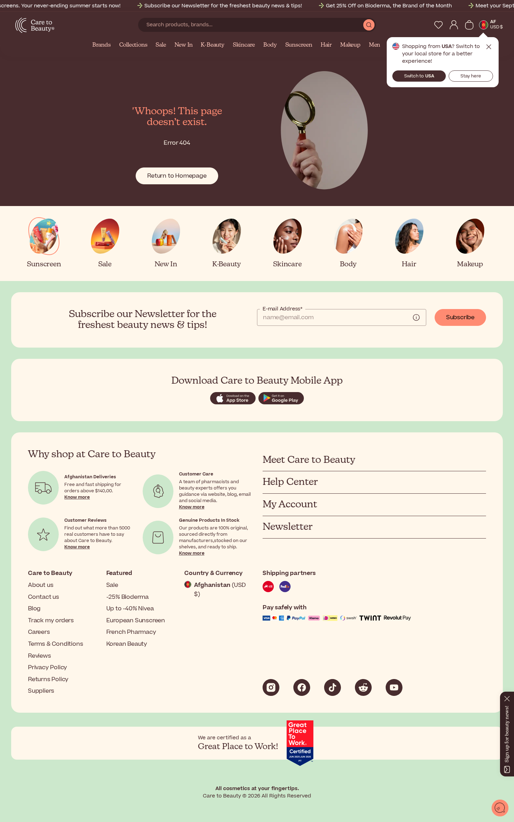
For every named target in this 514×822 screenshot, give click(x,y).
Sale (161, 45)
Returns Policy (48, 679)
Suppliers (41, 691)
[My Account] (453, 24)
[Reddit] (363, 687)
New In (183, 45)
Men (374, 45)
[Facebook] (301, 687)
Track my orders (51, 620)
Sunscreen (298, 45)
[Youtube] (394, 687)
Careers (39, 632)
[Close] (507, 697)
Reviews (39, 656)
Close (489, 47)
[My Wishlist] (438, 24)
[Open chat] (500, 808)
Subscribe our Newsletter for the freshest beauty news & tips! (223, 5)
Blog (34, 608)
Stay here (471, 76)
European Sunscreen (135, 620)
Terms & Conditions (55, 644)
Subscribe (460, 317)
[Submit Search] (368, 24)
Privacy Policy (47, 667)
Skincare (244, 45)
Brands (101, 45)
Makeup (350, 45)
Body (270, 45)
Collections (133, 45)
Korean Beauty (126, 644)
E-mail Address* (282, 309)
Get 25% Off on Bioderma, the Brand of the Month (389, 5)
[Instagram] (271, 687)
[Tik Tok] (332, 687)
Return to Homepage (176, 176)
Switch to (419, 76)
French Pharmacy (131, 632)
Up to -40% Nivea (130, 608)
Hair (326, 45)
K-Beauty (212, 45)
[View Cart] (469, 24)
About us (40, 585)
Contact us (43, 597)
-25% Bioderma (127, 597)
